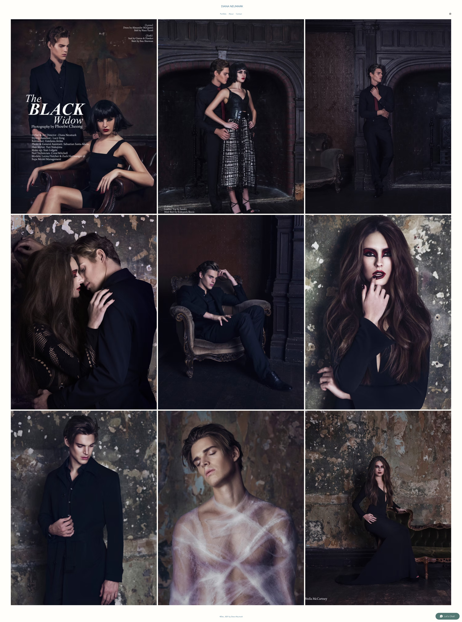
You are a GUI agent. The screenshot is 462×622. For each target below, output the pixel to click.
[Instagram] (450, 14)
